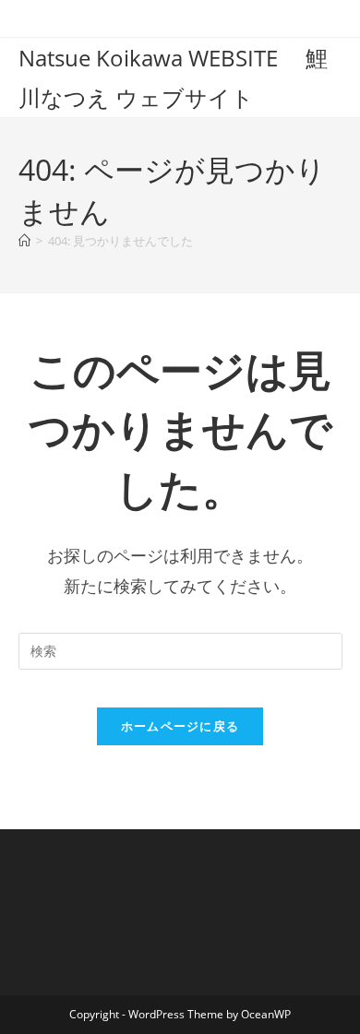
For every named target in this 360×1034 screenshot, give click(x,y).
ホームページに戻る (180, 726)
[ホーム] (24, 240)
